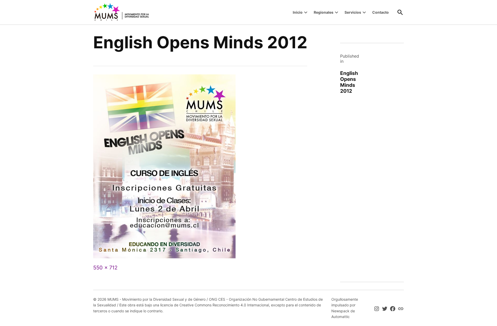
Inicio (298, 12)
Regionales (323, 12)
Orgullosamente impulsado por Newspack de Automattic (344, 308)
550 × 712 (105, 268)
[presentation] (306, 12)
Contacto (380, 12)
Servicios (353, 12)
